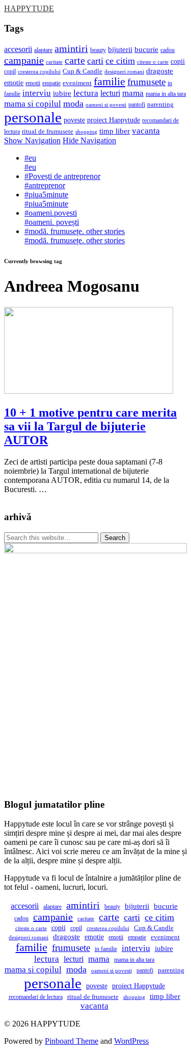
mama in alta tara (166, 93)
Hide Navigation (89, 140)
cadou (167, 50)
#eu (30, 162)
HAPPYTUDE (29, 8)
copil (10, 71)
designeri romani (124, 71)
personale (33, 117)
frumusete (146, 81)
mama (133, 93)
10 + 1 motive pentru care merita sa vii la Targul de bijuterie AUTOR (90, 426)
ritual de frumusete (47, 131)
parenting (160, 104)
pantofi (136, 104)
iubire (62, 93)
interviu (36, 93)
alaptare (43, 50)
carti (95, 61)
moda (73, 103)
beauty (98, 50)
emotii (32, 83)
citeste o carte (153, 62)
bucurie (146, 49)
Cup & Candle (82, 71)
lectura (85, 93)
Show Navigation (32, 140)
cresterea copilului (39, 71)
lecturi (110, 93)
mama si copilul (32, 104)
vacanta (146, 131)
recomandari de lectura (36, 996)
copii (178, 61)
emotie (13, 83)
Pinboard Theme (71, 1041)
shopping (86, 131)
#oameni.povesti (51, 217)
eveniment (77, 83)
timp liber (114, 130)
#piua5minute (46, 199)
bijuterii (120, 49)
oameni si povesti (106, 104)
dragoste (159, 71)
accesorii (18, 49)
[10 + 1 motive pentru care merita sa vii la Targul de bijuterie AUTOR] (88, 391)
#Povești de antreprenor (62, 181)
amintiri (71, 48)
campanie (24, 60)
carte (75, 60)
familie (109, 81)
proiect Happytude (113, 120)
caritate (54, 62)
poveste (74, 120)
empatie (51, 83)
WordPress (131, 1041)
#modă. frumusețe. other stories (74, 236)
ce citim (120, 61)
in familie (106, 949)
